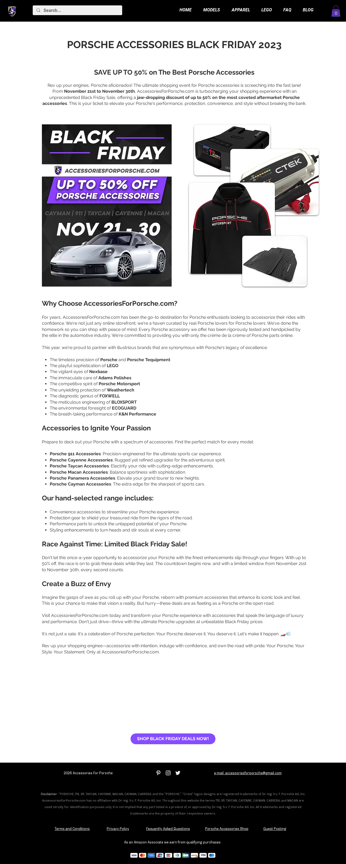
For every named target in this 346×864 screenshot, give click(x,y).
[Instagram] (168, 773)
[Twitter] (178, 773)
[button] (336, 11)
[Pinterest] (158, 773)
